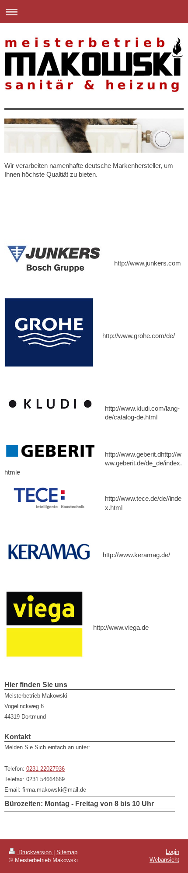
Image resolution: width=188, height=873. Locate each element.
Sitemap (66, 852)
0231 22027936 (45, 768)
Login (172, 852)
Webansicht (164, 859)
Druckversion (35, 852)
